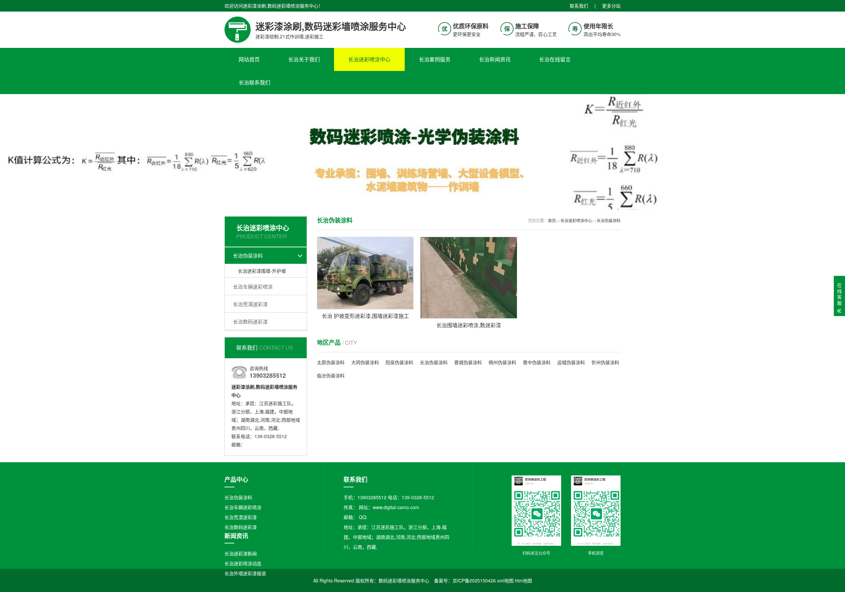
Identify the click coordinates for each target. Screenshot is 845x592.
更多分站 (611, 5)
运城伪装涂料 (571, 362)
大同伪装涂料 (365, 362)
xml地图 (505, 580)
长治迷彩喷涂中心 (369, 59)
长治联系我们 (254, 82)
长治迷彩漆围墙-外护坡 (262, 270)
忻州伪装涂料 (605, 362)
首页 (552, 220)
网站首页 (249, 59)
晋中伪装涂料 (537, 362)
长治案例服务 (435, 59)
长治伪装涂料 (248, 255)
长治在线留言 (555, 59)
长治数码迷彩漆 (250, 321)
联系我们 (579, 5)
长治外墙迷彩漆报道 (245, 573)
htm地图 (523, 580)
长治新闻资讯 (495, 59)
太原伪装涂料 (331, 362)
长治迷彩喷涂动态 (242, 563)
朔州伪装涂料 (502, 362)
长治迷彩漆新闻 (240, 553)
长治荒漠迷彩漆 (250, 303)
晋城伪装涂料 (468, 362)
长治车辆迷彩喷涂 (253, 286)
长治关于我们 (304, 59)
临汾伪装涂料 (331, 375)
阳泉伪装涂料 (399, 362)
